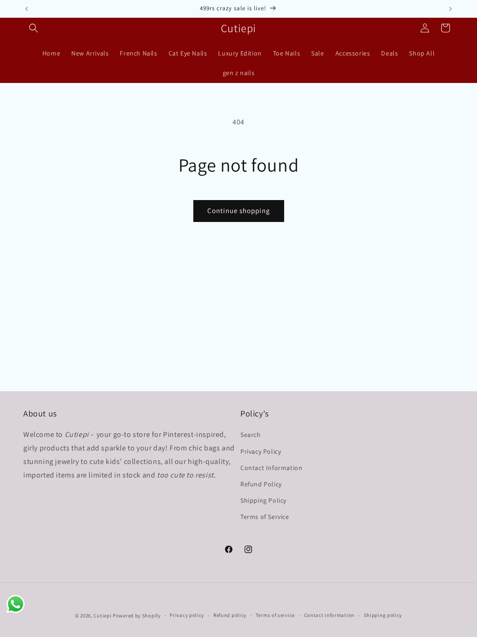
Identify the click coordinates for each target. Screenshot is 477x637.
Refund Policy (261, 484)
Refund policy (229, 615)
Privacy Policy (260, 451)
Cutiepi (102, 615)
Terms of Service (264, 516)
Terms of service (275, 615)
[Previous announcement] (26, 9)
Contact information (329, 615)
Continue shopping (238, 210)
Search (250, 434)
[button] (33, 28)
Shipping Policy (263, 500)
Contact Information (271, 468)
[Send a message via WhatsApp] (16, 604)
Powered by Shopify (137, 615)
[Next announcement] (450, 9)
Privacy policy (187, 615)
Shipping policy (383, 615)
